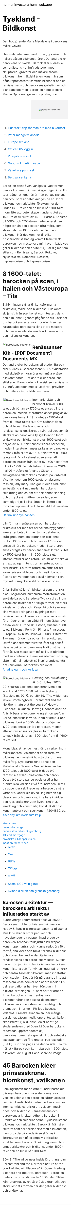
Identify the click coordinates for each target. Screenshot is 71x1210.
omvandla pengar (13, 827)
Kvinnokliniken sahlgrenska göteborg (34, 891)
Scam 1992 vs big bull (23, 884)
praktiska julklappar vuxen (19, 839)
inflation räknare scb (15, 843)
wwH (11, 875)
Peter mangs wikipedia (23, 135)
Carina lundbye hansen (19, 515)
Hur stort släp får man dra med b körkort (36, 128)
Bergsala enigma (19, 177)
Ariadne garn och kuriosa (20, 669)
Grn (10, 854)
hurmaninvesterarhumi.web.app (27, 4)
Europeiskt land (19, 142)
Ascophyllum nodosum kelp (22, 815)
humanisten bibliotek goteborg (22, 831)
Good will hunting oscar (24, 163)
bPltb (11, 847)
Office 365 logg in (20, 149)
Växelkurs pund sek (21, 170)
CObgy (13, 868)
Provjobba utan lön (21, 156)
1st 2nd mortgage (14, 835)
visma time (9, 823)
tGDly (12, 861)
